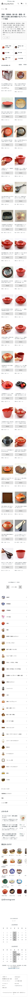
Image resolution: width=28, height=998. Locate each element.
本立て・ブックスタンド (12, 766)
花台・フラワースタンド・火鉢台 (13, 734)
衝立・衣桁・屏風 (10, 714)
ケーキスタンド (9, 753)
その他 (7, 779)
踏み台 (7, 747)
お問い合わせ (4, 987)
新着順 (25, 64)
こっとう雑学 (4, 802)
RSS (15, 983)
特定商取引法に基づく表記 (7, 978)
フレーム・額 (9, 760)
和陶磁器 (8, 603)
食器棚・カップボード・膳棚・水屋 (14, 675)
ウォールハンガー (10, 727)
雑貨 (7, 630)
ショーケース (9, 688)
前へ (7, 587)
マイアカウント (5, 983)
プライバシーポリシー (6, 980)
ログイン (3, 985)
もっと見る (6, 37)
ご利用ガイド (4, 976)
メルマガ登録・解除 (18, 980)
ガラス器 (8, 617)
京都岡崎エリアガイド (6, 793)
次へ (20, 587)
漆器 (7, 623)
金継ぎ (7, 597)
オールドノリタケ (5, 789)
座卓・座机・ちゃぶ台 (11, 649)
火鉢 (7, 695)
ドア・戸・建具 (9, 721)
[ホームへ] (7, 4)
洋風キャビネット (10, 682)
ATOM (18, 983)
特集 (2, 798)
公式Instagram (17, 976)
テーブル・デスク (10, 643)
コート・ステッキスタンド (12, 740)
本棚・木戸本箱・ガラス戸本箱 (13, 669)
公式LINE (16, 978)
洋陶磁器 (8, 610)
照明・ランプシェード (11, 701)
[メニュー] (26, 3)
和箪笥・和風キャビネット (12, 636)
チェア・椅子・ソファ (11, 656)
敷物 (7, 773)
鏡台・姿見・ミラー (11, 708)
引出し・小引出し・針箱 (12, 662)
